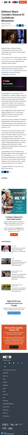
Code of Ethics (6, 406)
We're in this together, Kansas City (14, 329)
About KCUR (5, 372)
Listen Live (5, 376)
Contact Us (5, 394)
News (12, 258)
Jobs (4, 397)
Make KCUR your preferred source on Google (14, 303)
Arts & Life (13, 246)
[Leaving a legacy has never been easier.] (14, 201)
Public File (5, 413)
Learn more (14, 234)
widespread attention (7, 70)
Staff (4, 391)
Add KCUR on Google (14, 313)
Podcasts (5, 382)
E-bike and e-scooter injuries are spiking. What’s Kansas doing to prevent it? (18, 289)
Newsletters (5, 385)
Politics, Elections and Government (16, 272)
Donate (23, 2)
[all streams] (26, 433)
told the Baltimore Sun (7, 59)
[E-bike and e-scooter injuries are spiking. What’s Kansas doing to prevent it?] (6, 287)
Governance (5, 410)
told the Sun (14, 155)
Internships (5, 400)
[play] (2, 433)
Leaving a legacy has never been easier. (14, 218)
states (8, 127)
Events (4, 388)
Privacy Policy (6, 416)
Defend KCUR (14, 347)
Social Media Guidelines (8, 403)
